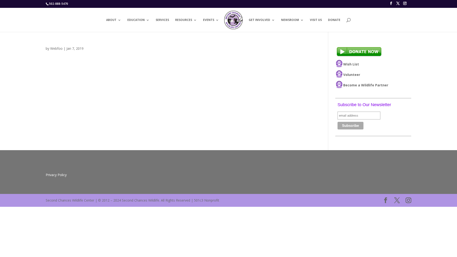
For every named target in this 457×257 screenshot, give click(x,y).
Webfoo (56, 48)
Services (162, 20)
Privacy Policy (56, 175)
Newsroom (290, 20)
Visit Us (316, 20)
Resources (183, 20)
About (111, 20)
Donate (334, 20)
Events (208, 20)
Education (136, 20)
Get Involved (259, 20)
